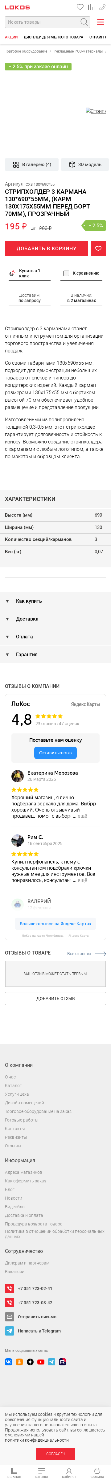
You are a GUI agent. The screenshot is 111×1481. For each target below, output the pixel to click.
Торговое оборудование (26, 51)
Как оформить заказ (25, 1180)
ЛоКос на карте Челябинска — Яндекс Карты (55, 935)
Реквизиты (16, 1137)
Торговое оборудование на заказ (38, 1111)
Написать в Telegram (39, 1330)
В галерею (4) (36, 164)
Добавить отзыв (55, 998)
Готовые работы (22, 1120)
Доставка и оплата (24, 1215)
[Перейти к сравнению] (91, 7)
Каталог (13, 1085)
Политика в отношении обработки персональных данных (55, 1234)
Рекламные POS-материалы (78, 51)
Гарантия (26, 654)
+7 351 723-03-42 (102, 6)
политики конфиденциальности (37, 1440)
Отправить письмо (37, 1316)
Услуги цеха (17, 1094)
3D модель (89, 164)
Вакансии (14, 1271)
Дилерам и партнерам (27, 1263)
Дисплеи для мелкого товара (53, 37)
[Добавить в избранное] (98, 248)
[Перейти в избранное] (80, 7)
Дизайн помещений (24, 1102)
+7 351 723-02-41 (35, 1288)
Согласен (55, 1454)
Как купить (28, 601)
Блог (9, 1189)
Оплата (24, 637)
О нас (10, 1076)
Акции (11, 37)
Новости (13, 1198)
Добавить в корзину (46, 249)
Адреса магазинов (23, 1172)
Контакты (15, 1128)
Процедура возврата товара (34, 1223)
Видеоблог (16, 1206)
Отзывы (13, 1145)
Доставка (27, 619)
